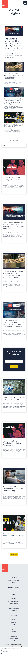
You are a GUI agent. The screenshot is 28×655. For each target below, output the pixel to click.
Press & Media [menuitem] (13, 636)
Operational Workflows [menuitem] (13, 606)
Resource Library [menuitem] (13, 638)
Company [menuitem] (14, 619)
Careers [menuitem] (13, 626)
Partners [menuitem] (14, 633)
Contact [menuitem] (13, 629)
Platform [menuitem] (13, 598)
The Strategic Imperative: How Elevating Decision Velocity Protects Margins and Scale (13, 43)
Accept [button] (5, 652)
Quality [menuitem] (13, 594)
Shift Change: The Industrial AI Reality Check (13, 125)
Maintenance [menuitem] (13, 589)
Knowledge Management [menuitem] (14, 601)
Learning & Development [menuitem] (14, 587)
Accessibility (9, 646)
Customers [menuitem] (13, 631)
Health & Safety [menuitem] (14, 582)
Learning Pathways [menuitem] (13, 603)
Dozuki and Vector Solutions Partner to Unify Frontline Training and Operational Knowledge (13, 101)
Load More (14, 554)
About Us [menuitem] (13, 622)
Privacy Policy (18, 646)
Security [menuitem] (14, 640)
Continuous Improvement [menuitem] (14, 580)
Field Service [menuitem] (13, 585)
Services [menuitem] (14, 613)
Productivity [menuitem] (13, 592)
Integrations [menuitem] (14, 615)
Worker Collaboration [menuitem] (13, 608)
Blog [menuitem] (14, 624)
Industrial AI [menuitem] (14, 610)
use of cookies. (20, 648)
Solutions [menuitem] (14, 577)
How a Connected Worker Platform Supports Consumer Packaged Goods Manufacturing (14, 76)
